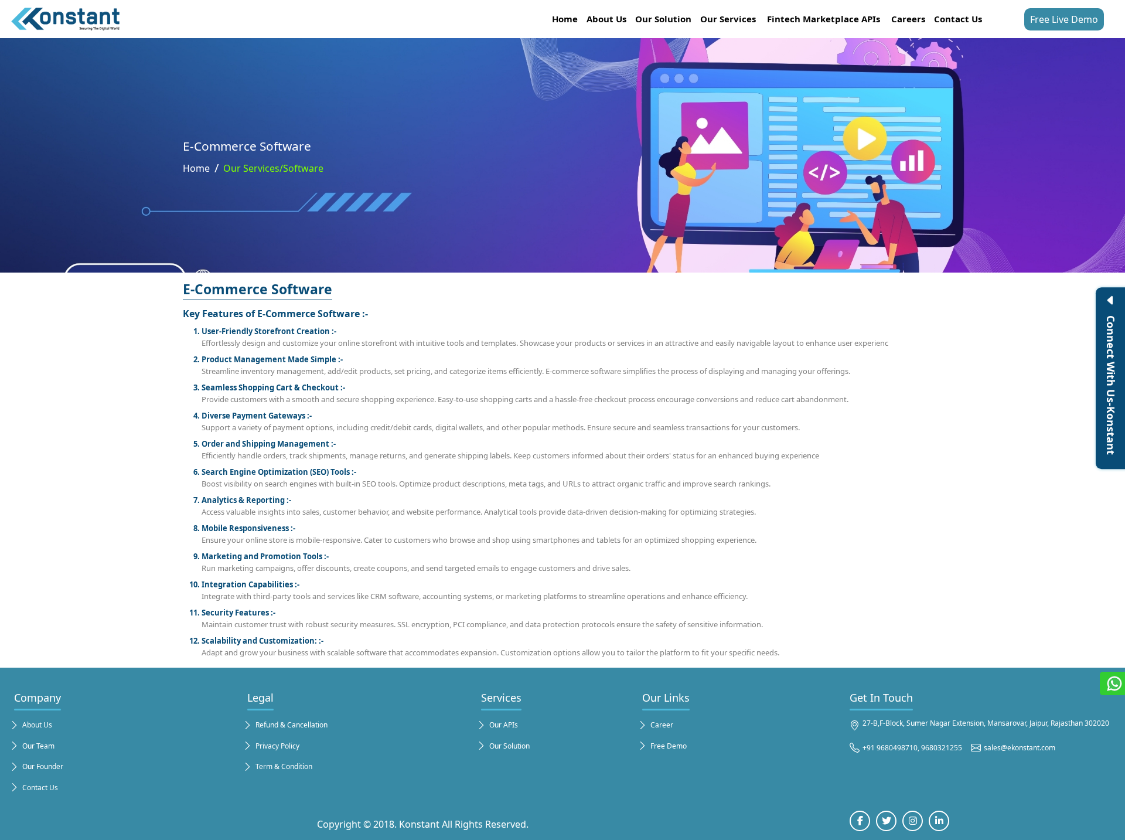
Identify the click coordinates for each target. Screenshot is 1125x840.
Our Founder (42, 766)
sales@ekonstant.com (1019, 748)
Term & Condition (283, 766)
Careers (908, 19)
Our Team (38, 746)
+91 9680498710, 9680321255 (912, 748)
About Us (606, 19)
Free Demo (668, 746)
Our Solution (663, 19)
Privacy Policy (277, 746)
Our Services (728, 19)
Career (661, 725)
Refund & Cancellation (291, 725)
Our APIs (503, 725)
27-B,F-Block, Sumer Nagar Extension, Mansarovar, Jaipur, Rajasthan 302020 (985, 723)
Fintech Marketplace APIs (823, 19)
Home (565, 19)
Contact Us (958, 19)
